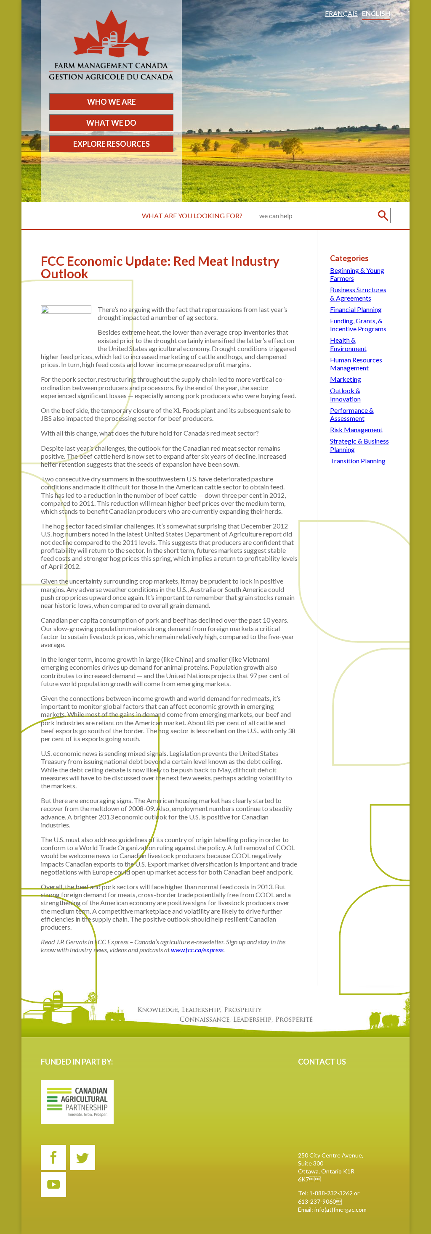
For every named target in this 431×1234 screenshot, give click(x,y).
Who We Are (111, 101)
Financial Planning (356, 309)
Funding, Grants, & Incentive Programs (358, 325)
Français (341, 13)
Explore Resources (111, 143)
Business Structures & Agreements (358, 293)
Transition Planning (358, 461)
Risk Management (356, 429)
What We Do (111, 122)
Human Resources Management (356, 364)
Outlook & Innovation (345, 394)
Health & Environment (348, 344)
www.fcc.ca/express (197, 950)
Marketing (345, 379)
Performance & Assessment (352, 414)
